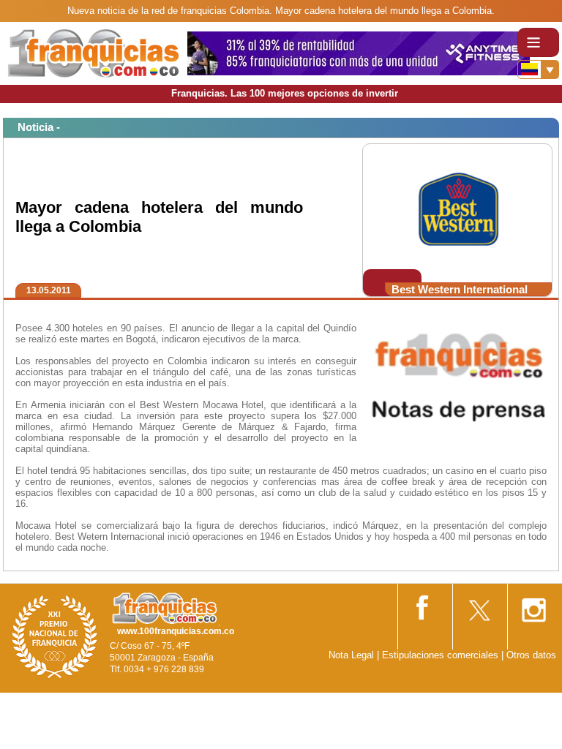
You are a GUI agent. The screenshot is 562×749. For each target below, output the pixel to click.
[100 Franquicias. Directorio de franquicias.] (93, 52)
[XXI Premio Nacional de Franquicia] (55, 636)
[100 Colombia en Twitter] (478, 605)
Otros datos (531, 655)
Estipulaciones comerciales (441, 655)
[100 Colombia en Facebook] (423, 604)
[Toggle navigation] (538, 42)
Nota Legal (351, 655)
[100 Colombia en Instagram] (533, 605)
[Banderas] (538, 69)
